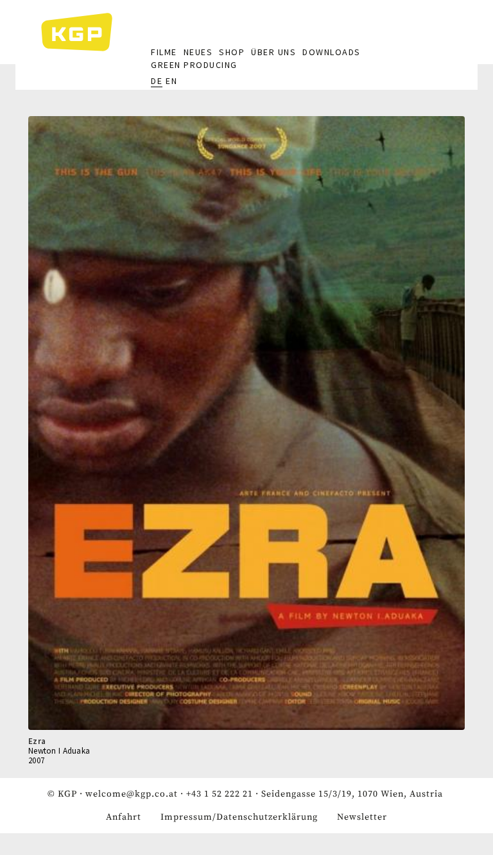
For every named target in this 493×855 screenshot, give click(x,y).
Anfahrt (123, 817)
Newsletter (362, 817)
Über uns (273, 52)
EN (171, 81)
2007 (36, 760)
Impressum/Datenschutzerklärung (239, 817)
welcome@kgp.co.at (131, 794)
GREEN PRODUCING (194, 65)
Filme (164, 52)
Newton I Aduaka (59, 750)
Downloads (331, 52)
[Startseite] (83, 32)
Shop (232, 52)
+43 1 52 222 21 (219, 794)
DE (156, 81)
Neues (198, 52)
